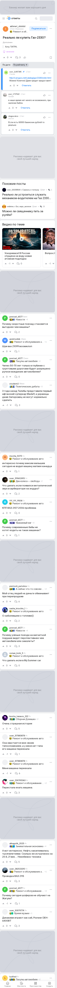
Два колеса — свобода (28, 481)
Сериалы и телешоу (30, 190)
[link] (21, 247)
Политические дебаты (28, 386)
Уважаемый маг (23, 523)
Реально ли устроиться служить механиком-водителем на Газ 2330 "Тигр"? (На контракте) (25, 198)
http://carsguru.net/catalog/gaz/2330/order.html (30, 78)
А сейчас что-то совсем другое (30, 589)
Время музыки (21, 913)
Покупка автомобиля (26, 361)
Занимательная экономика (29, 846)
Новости (20, 319)
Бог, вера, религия (23, 206)
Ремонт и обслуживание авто (21, 31)
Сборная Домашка (25, 719)
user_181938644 (13, 190)
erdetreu (10, 206)
